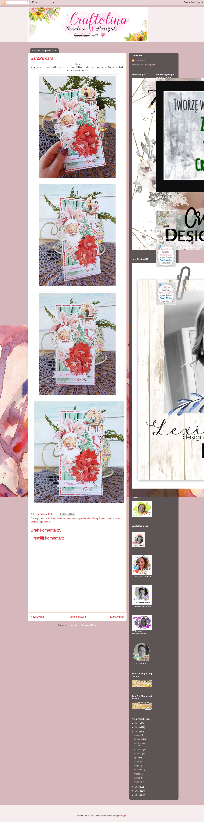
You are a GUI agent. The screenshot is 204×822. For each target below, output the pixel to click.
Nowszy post (38, 616)
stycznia (138, 782)
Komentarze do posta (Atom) (83, 625)
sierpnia (138, 753)
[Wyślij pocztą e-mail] (61, 514)
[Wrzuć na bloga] (64, 514)
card (42, 518)
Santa (33, 522)
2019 (137, 731)
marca (137, 774)
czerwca (138, 762)
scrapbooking (43, 522)
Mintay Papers (99, 518)
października (140, 743)
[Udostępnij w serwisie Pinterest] (73, 514)
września (138, 749)
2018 (137, 787)
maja (136, 766)
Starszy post (117, 616)
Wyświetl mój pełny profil (143, 65)
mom (109, 518)
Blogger (122, 816)
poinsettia (117, 518)
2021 (137, 723)
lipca (136, 757)
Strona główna (77, 616)
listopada (138, 739)
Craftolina (140, 60)
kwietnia (138, 769)
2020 (137, 727)
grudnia (138, 735)
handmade (71, 518)
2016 (137, 795)
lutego (137, 778)
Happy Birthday (84, 518)
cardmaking (50, 518)
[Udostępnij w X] (67, 514)
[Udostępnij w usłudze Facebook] (70, 514)
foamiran (61, 518)
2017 (137, 791)
